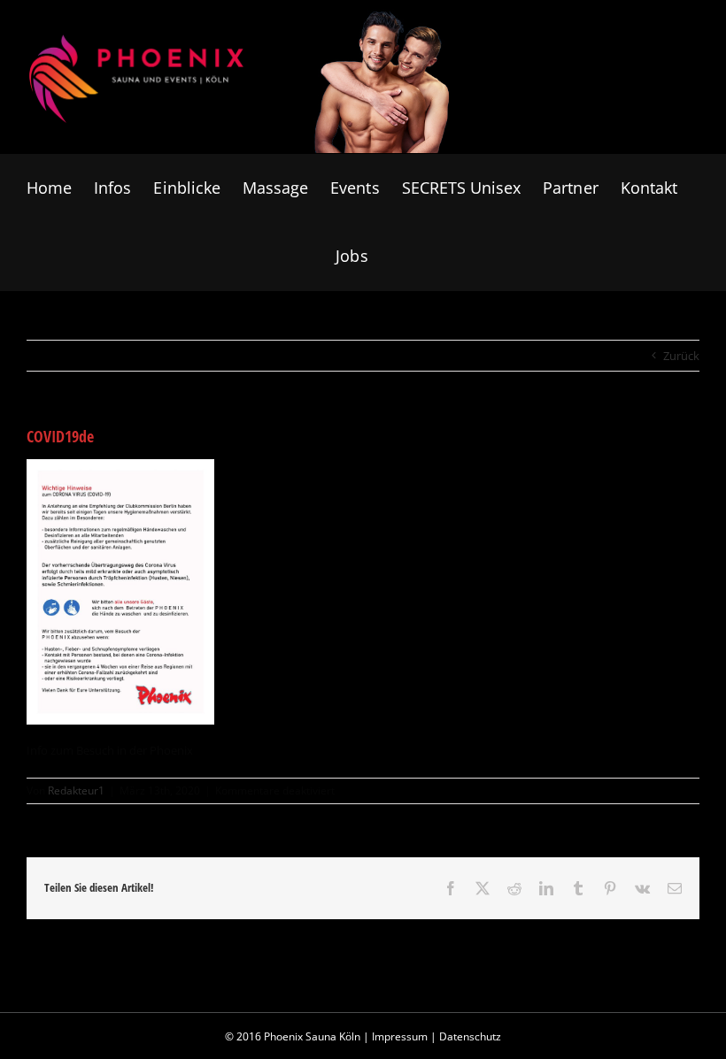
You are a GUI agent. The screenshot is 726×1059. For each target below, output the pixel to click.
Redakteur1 (76, 790)
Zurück (681, 356)
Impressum (400, 1036)
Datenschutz (470, 1036)
